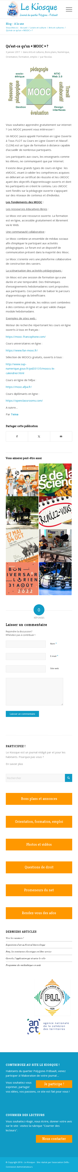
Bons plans (50, 52)
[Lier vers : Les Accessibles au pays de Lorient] (22, 479)
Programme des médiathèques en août (23, 965)
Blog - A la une (15, 24)
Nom (53, 643)
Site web (54, 668)
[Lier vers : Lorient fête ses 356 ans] (22, 578)
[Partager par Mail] (61, 436)
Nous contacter (54, 1138)
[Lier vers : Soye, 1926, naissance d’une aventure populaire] (22, 545)
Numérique (63, 52)
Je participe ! (54, 1084)
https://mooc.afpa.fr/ (19, 387)
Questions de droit (39, 867)
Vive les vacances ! (15, 937)
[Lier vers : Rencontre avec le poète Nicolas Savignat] (55, 545)
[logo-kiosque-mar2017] (32, 9)
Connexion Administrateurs (19, 1166)
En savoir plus (14, 764)
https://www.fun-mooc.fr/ (22, 350)
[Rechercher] (58, 9)
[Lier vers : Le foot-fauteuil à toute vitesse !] (55, 578)
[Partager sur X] (39, 436)
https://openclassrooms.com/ (24, 400)
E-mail (54, 656)
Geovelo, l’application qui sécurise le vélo (25, 958)
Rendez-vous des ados (39, 913)
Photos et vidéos (39, 844)
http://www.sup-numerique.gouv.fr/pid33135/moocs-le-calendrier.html (30, 368)
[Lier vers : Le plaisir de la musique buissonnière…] (22, 512)
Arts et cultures (36, 52)
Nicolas (48, 56)
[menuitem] (58, 9)
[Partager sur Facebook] (17, 436)
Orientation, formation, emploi (21, 56)
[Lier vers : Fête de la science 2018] (55, 479)
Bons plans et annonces (39, 798)
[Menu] (67, 9)
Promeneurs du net (39, 890)
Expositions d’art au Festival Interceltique (25, 944)
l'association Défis (60, 1162)
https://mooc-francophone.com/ (26, 336)
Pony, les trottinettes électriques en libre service (29, 951)
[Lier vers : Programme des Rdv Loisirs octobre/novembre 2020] (55, 512)
